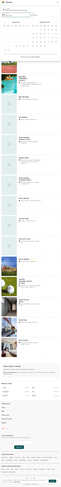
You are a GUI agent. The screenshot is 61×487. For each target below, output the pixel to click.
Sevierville (17, 457)
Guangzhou (36, 460)
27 (19, 46)
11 (12, 37)
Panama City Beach (48, 457)
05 (16, 33)
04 (12, 33)
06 (20, 33)
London (29, 460)
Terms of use (5, 415)
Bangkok (33, 457)
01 (27, 29)
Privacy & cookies (7, 419)
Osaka (28, 457)
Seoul (55, 457)
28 (23, 46)
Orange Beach (22, 460)
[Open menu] (57, 2)
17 (8, 42)
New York (22, 469)
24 (8, 46)
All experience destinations (8, 472)
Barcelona (29, 469)
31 (8, 50)
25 (12, 46)
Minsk (15, 460)
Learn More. (17, 482)
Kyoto (3, 460)
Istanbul (39, 457)
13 (19, 37)
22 (27, 42)
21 (23, 42)
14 (23, 37)
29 (27, 46)
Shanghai (11, 457)
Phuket (48, 469)
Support (4, 422)
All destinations (44, 460)
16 (4, 42)
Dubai (7, 469)
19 (16, 42)
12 (16, 37)
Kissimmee (4, 457)
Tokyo (23, 457)
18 (12, 42)
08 (27, 33)
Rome (3, 469)
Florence (35, 469)
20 (20, 42)
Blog (3, 411)
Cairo (53, 469)
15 (27, 37)
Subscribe (19, 447)
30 (4, 50)
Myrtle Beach (9, 460)
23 (4, 46)
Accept (52, 481)
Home (3, 407)
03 (8, 33)
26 (16, 46)
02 (4, 33)
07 (23, 33)
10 (8, 37)
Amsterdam (42, 469)
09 (4, 37)
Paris (12, 469)
